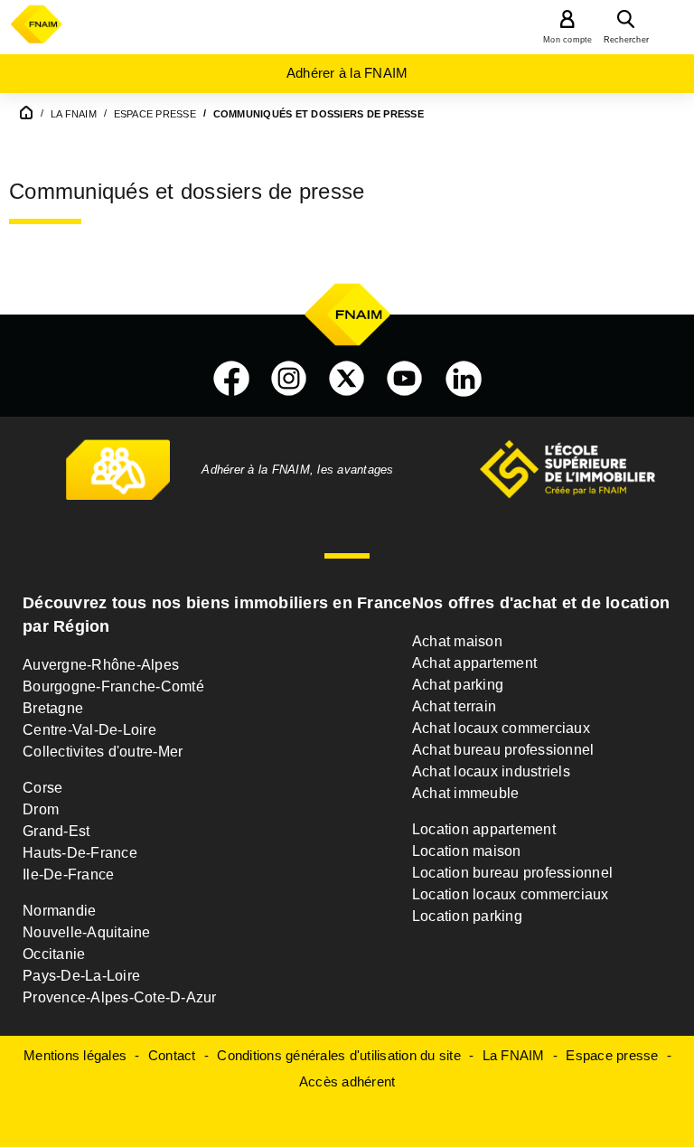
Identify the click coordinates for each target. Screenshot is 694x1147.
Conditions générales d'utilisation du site (339, 1055)
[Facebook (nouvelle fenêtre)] (231, 379)
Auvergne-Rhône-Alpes (101, 664)
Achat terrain (454, 706)
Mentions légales (75, 1055)
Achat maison (457, 641)
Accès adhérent (347, 1081)
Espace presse (612, 1055)
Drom (41, 809)
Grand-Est (56, 831)
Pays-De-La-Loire (81, 975)
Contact (172, 1055)
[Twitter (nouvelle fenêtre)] (347, 379)
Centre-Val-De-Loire (89, 730)
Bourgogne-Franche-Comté (113, 686)
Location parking (467, 916)
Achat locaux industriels (491, 771)
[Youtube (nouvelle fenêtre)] (405, 379)
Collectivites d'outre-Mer (103, 751)
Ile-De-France (68, 874)
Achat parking (457, 684)
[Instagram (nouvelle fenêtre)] (289, 379)
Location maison (466, 851)
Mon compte (568, 39)
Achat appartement (474, 663)
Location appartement (484, 829)
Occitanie (54, 954)
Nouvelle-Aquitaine (87, 932)
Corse (42, 787)
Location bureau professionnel (512, 872)
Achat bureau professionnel (503, 749)
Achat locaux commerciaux (501, 728)
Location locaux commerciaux (510, 894)
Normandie (59, 910)
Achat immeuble (466, 793)
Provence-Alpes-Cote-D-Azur (120, 997)
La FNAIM (514, 1055)
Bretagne (53, 708)
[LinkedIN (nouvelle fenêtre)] (463, 379)
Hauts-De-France (80, 852)
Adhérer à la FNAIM (347, 72)
